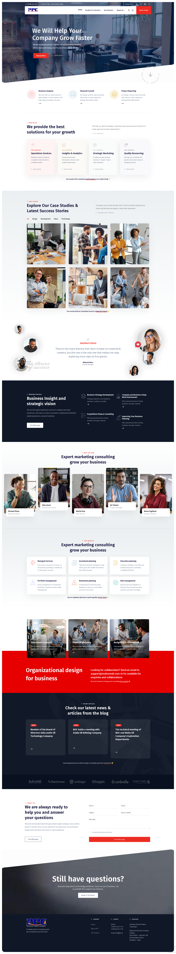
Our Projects (95, 933)
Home (93, 924)
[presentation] (24, 351)
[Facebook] (32, 476)
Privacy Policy (129, 4)
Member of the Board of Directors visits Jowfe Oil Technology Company (43, 732)
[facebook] (137, 4)
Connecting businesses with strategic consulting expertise (87, 763)
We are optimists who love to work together (87, 597)
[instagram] (149, 4)
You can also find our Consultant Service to (87, 311)
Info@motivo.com (32, 4)
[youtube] (145, 4)
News (33, 725)
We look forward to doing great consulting (109, 681)
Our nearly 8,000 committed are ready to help (87, 179)
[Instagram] (32, 485)
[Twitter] (32, 481)
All (28, 219)
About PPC (94, 929)
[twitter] (141, 4)
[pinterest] (32, 490)
